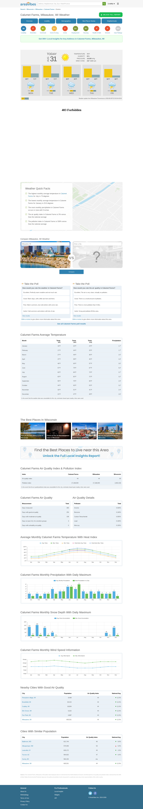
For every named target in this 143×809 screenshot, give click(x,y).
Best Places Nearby (89, 21)
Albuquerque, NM (27, 746)
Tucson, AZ (25, 754)
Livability (110, 3)
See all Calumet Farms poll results (71, 324)
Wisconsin (30, 9)
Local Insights (58, 791)
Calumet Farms (49, 9)
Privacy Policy (25, 801)
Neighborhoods (112, 21)
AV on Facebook (95, 793)
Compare (71, 272)
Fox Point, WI (26, 715)
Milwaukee (39, 9)
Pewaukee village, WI (29, 697)
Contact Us (24, 804)
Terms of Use (24, 798)
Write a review (25, 319)
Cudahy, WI (25, 706)
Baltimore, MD (26, 741)
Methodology (24, 795)
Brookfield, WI (26, 702)
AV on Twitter (90, 793)
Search (22, 9)
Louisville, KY (26, 750)
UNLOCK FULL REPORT (112, 14)
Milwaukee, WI (26, 719)
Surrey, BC (25, 759)
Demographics (66, 21)
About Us (23, 791)
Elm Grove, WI (27, 711)
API (55, 798)
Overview (29, 21)
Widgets (57, 795)
